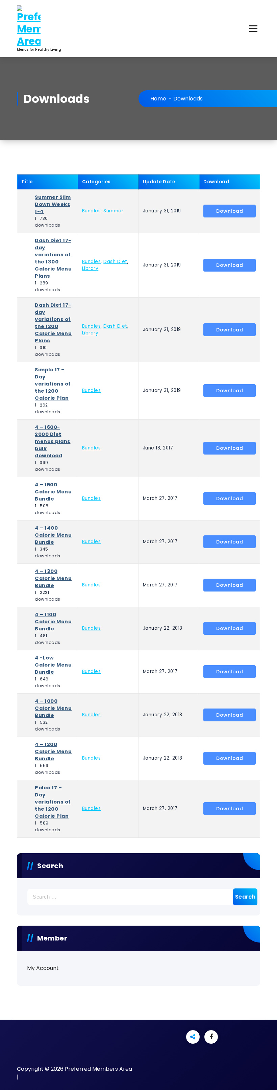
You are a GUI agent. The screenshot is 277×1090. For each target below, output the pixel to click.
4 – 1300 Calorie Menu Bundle (53, 578)
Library (90, 268)
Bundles (91, 211)
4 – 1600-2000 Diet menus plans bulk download (53, 441)
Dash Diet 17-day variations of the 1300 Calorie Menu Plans (53, 258)
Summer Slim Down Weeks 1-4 (53, 204)
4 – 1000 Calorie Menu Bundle (53, 708)
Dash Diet (115, 261)
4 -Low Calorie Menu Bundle (53, 664)
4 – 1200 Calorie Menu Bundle (53, 751)
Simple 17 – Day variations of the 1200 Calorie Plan (53, 383)
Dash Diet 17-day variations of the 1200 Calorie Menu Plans (53, 323)
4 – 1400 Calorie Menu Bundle (53, 535)
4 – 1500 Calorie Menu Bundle (53, 491)
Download (229, 211)
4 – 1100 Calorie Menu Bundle (53, 621)
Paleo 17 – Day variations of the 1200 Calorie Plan (53, 801)
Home (158, 98)
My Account (43, 968)
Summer (113, 211)
